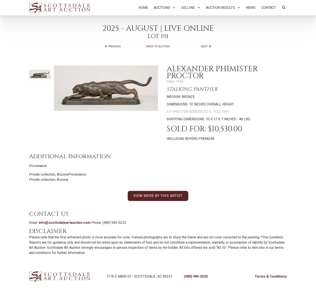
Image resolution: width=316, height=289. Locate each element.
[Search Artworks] (284, 7)
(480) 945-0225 (196, 276)
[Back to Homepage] (59, 7)
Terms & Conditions (271, 276)
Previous (114, 46)
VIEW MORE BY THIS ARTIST (158, 196)
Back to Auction (158, 46)
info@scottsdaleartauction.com (65, 223)
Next (204, 46)
